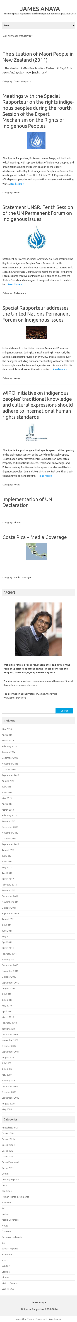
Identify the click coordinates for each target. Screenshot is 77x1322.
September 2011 (10, 913)
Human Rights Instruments (15, 1197)
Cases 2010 (7, 1133)
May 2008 (7, 1109)
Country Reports (22, 81)
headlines (7, 1191)
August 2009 (8, 1057)
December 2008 (10, 1086)
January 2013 (8, 821)
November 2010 (10, 971)
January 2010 (8, 1028)
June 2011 (7, 930)
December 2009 (10, 1034)
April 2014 (7, 735)
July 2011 (6, 925)
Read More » (17, 183)
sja (3, 1243)
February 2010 (9, 1023)
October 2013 (9, 769)
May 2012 (7, 867)
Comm (5, 1173)
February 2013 (9, 815)
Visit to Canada (10, 1283)
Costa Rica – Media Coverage (35, 537)
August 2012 (8, 850)
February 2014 (9, 746)
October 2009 (9, 1046)
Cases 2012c (8, 1145)
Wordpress (55, 1319)
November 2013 (10, 763)
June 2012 (7, 861)
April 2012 (7, 873)
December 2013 (10, 758)
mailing (5, 1214)
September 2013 (10, 775)
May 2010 (7, 1005)
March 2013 (8, 809)
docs (4, 1185)
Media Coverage (22, 577)
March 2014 (8, 740)
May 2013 (7, 798)
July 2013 (6, 786)
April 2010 (7, 1011)
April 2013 (7, 804)
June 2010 (7, 1000)
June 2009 (7, 1069)
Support (6, 1266)
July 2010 (6, 994)
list (3, 1208)
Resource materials (12, 1237)
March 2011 (8, 948)
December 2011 (10, 896)
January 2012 (8, 890)
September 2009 (10, 1051)
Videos (17, 522)
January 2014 (8, 752)
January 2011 (8, 959)
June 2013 (7, 792)
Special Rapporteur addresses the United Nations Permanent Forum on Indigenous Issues (36, 313)
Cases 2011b (8, 1139)
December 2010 (10, 965)
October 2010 (9, 976)
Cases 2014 (7, 1156)
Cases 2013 (7, 1150)
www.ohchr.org (29, 685)
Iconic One (21, 1319)
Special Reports (10, 1248)
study (5, 1260)
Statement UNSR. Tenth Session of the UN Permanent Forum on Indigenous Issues (38, 213)
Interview (6, 1202)
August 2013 (8, 781)
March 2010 (8, 1017)
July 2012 (6, 856)
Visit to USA (8, 1289)
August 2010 (8, 988)
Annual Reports (10, 1127)
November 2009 (10, 1040)
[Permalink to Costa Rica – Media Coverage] (38, 560)
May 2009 (7, 1075)
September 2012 (10, 844)
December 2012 (10, 827)
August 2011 (8, 919)
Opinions (6, 1231)
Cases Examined (10, 1162)
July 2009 (6, 1063)
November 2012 (10, 832)
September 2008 (10, 1097)
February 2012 (9, 884)
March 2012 (8, 879)
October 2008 (9, 1092)
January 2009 (8, 1080)
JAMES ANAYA (40, 8)
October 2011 (9, 907)
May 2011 (7, 936)
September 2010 (10, 982)
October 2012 (9, 838)
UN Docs (6, 1271)
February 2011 (9, 954)
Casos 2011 (8, 1168)
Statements (20, 293)
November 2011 (10, 902)
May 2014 (7, 729)
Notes (17, 192)
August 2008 (8, 1103)
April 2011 (7, 942)
